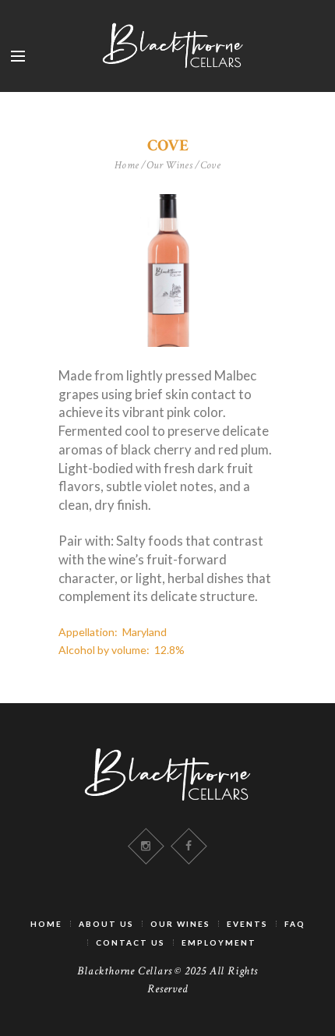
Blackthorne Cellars (124, 971)
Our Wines (169, 165)
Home (127, 165)
